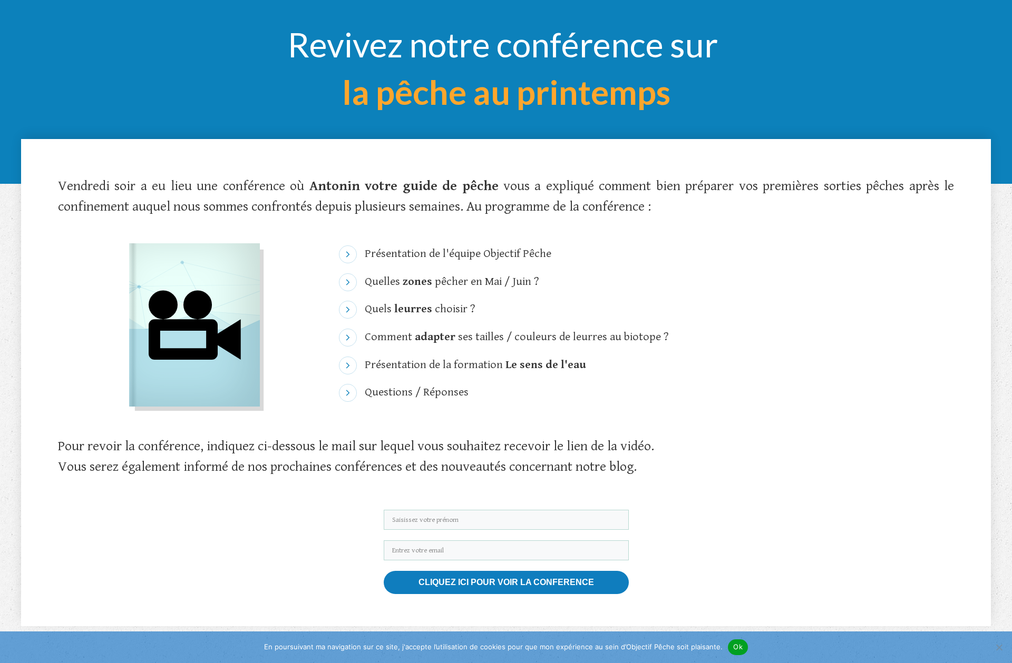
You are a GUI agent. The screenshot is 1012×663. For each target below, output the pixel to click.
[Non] (999, 647)
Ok (738, 646)
